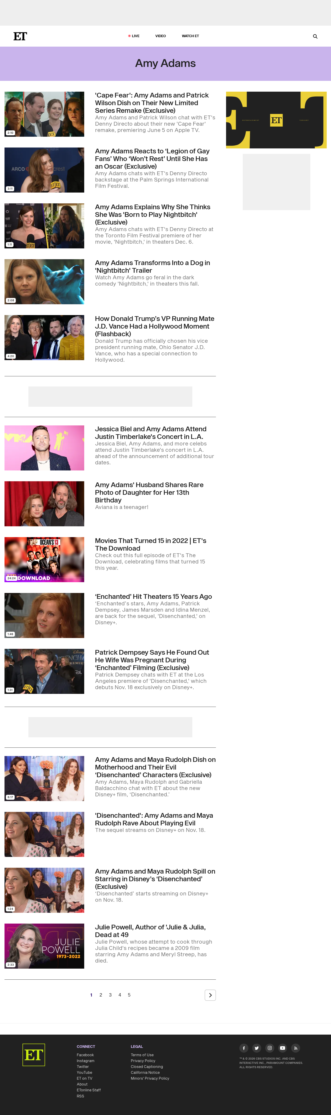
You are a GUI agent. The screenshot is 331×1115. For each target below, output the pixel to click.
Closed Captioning (147, 1067)
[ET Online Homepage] (20, 36)
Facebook (85, 1055)
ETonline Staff (89, 1090)
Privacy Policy (143, 1061)
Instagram (85, 1061)
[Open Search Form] (315, 37)
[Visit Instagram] (269, 1049)
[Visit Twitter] (256, 1049)
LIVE (136, 36)
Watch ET (190, 36)
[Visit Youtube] (282, 1048)
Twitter (83, 1067)
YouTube (84, 1072)
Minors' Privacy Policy (150, 1078)
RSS (80, 1096)
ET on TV (84, 1078)
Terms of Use (142, 1055)
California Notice (145, 1072)
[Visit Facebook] (243, 1049)
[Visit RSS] (295, 1049)
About (82, 1084)
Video (160, 36)
